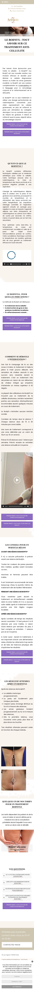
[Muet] (26, 264)
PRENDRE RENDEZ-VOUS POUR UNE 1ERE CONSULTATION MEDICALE (17, 125)
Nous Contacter (18, 11)
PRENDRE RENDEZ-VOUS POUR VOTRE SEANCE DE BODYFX (17, 132)
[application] (17, 258)
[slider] (16, 506)
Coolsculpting (23, 85)
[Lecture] (5, 264)
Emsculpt (9, 88)
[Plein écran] (29, 264)
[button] (5, 2)
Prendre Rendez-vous (18, 9)
